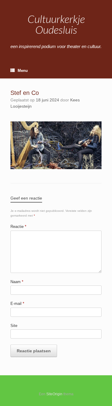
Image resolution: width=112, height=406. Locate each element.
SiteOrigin (54, 394)
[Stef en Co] (56, 168)
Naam (16, 282)
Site (13, 325)
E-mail (17, 303)
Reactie (18, 226)
